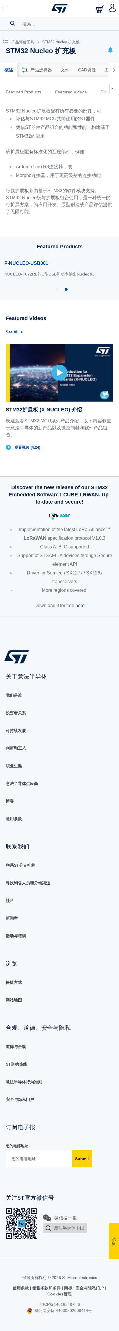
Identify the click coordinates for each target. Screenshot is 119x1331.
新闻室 (12, 918)
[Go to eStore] (100, 9)
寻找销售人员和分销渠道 (28, 883)
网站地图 (14, 1000)
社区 (10, 900)
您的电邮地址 (17, 1146)
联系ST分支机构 (20, 865)
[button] (6, 8)
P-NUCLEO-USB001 (26, 263)
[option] (26, 92)
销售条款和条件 (46, 1288)
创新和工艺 (16, 748)
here (80, 605)
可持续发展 (16, 730)
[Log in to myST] (112, 8)
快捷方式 (14, 982)
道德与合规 (16, 1046)
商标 (68, 1288)
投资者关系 (16, 713)
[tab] (8, 70)
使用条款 (21, 1288)
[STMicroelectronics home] (59, 8)
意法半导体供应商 (22, 783)
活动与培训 (16, 935)
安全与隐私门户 (20, 1099)
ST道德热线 (16, 1064)
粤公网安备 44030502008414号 (62, 1310)
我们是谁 (14, 695)
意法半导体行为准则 (24, 1081)
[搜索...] (12, 23)
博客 (10, 801)
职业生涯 (14, 766)
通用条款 (14, 818)
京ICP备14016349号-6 (59, 1304)
